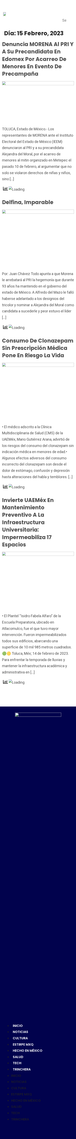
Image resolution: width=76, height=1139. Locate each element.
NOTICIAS (20, 1032)
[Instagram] (44, 1129)
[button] (66, 10)
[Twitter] (31, 1129)
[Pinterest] (38, 1129)
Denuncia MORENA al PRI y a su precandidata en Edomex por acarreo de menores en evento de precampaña (38, 59)
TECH (17, 1063)
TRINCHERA (22, 1069)
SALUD (18, 1057)
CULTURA (20, 1038)
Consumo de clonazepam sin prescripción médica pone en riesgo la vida (37, 348)
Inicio (18, 1025)
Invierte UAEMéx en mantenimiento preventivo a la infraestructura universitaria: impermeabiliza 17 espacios (28, 522)
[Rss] (51, 1129)
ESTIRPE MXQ (23, 1044)
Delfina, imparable (27, 202)
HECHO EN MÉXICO (27, 1050)
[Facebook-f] (25, 1129)
